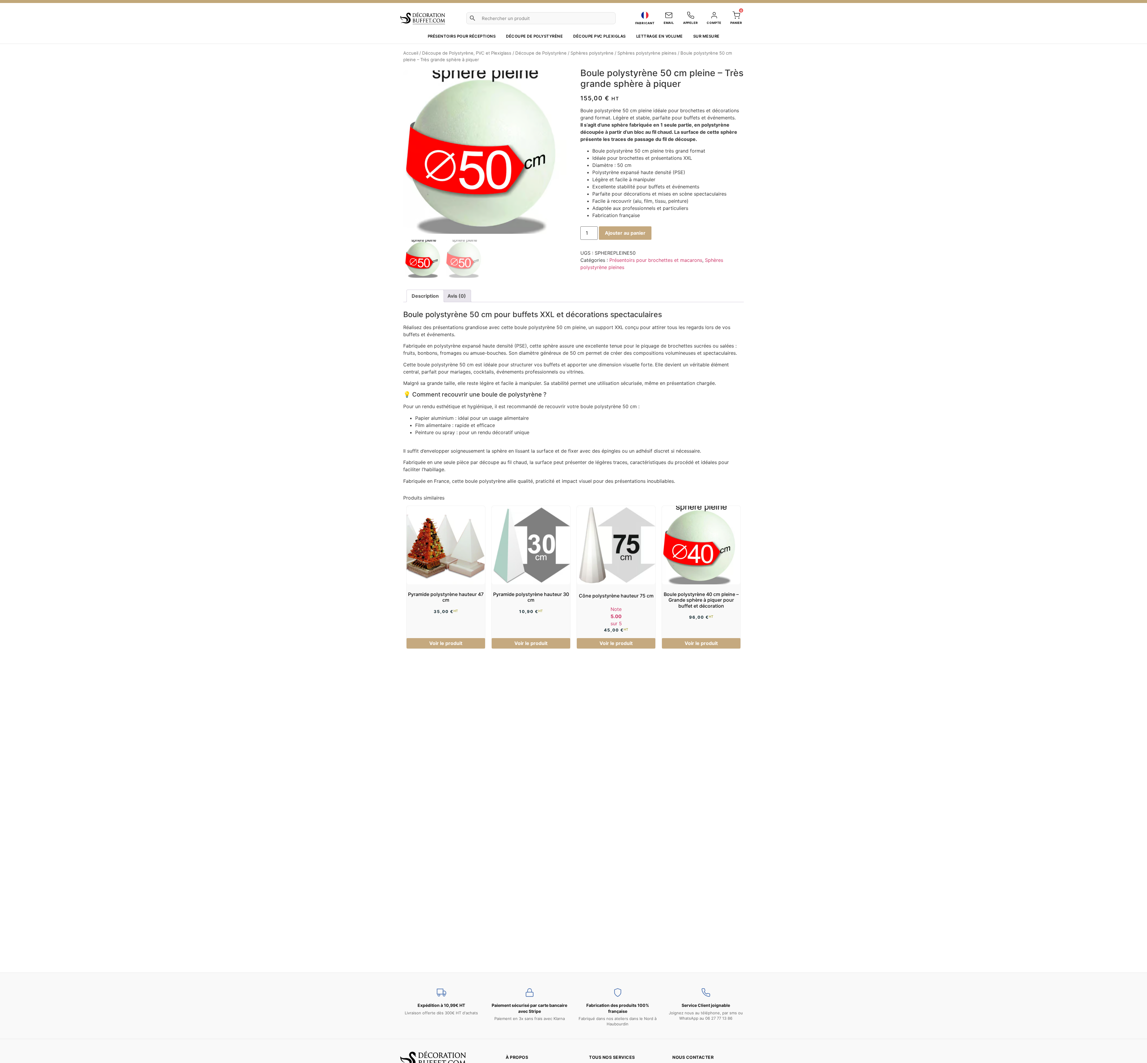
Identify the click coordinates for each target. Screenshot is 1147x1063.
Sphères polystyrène (592, 53)
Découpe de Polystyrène (541, 53)
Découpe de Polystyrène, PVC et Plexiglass (466, 53)
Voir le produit (445, 643)
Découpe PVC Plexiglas (599, 36)
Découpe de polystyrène (534, 36)
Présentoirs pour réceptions (462, 36)
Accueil (410, 53)
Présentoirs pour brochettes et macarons (655, 260)
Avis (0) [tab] (456, 296)
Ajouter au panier (625, 233)
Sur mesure (706, 36)
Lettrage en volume (659, 36)
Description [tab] (425, 296)
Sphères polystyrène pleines (647, 53)
